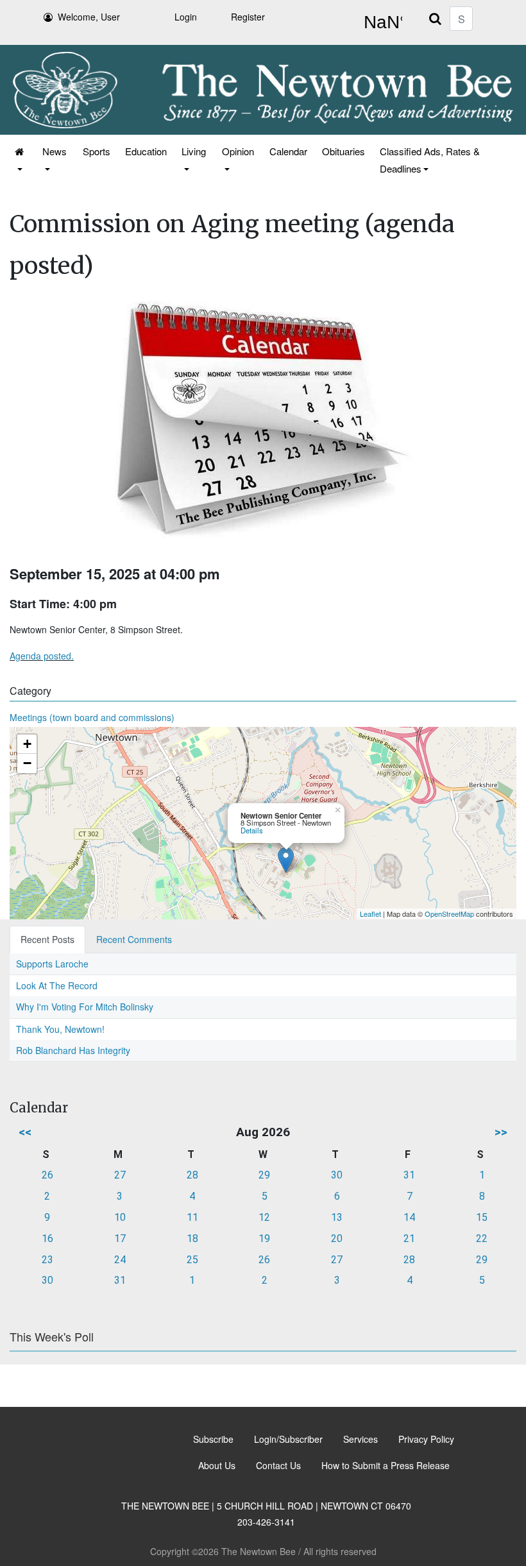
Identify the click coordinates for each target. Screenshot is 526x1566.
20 (337, 1238)
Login (185, 16)
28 (192, 1175)
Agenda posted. (42, 655)
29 (264, 1175)
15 (482, 1217)
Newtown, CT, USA (380, 22)
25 (192, 1260)
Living (194, 151)
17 (120, 1238)
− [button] (27, 763)
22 (482, 1238)
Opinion (238, 151)
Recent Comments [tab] (134, 939)
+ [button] (27, 744)
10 (120, 1217)
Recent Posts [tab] (47, 939)
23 (47, 1260)
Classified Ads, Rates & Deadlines (430, 159)
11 (192, 1217)
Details (252, 830)
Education (146, 151)
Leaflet (370, 913)
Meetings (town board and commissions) (92, 717)
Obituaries (343, 151)
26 (47, 1175)
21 (409, 1238)
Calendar (288, 151)
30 (337, 1175)
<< (25, 1132)
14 (409, 1217)
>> (501, 1132)
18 (192, 1238)
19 (264, 1238)
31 (409, 1175)
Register (248, 16)
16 (47, 1238)
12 (264, 1217)
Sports (96, 151)
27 (120, 1175)
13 (337, 1217)
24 (120, 1260)
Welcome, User (89, 16)
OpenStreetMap (449, 913)
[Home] (20, 160)
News (54, 151)
